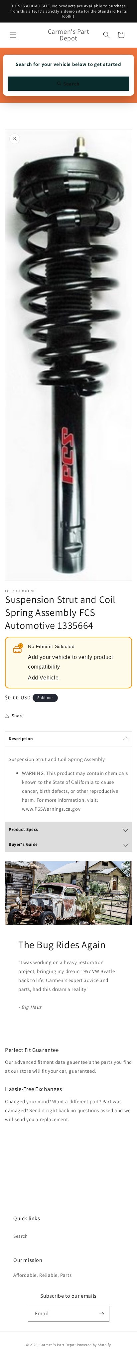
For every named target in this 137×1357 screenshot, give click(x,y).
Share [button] (18, 716)
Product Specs (23, 829)
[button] (13, 34)
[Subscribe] (101, 1314)
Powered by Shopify (94, 1344)
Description (21, 738)
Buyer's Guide (23, 844)
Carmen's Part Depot (58, 1344)
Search (20, 1236)
